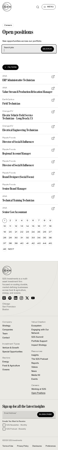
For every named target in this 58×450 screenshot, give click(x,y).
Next (11, 249)
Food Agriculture (11, 366)
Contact (6, 338)
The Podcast (39, 359)
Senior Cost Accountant (14, 212)
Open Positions (38, 393)
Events (34, 379)
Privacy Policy (22, 446)
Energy (5, 362)
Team (5, 334)
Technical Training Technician (18, 200)
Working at (38, 389)
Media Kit (35, 375)
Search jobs (9, 48)
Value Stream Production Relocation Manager (27, 92)
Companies (7, 330)
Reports (35, 363)
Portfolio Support (39, 341)
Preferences (51, 446)
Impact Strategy (39, 345)
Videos (34, 367)
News (34, 371)
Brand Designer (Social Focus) (18, 177)
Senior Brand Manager (14, 188)
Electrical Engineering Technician (20, 130)
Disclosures (37, 446)
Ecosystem (36, 326)
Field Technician (11, 103)
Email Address (10, 413)
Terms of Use (7, 446)
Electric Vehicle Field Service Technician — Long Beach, (17, 116)
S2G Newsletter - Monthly (16, 425)
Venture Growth (10, 348)
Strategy (6, 326)
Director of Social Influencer (18, 142)
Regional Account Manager (16, 153)
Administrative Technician (18, 80)
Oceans (5, 370)
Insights (35, 355)
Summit (37, 337)
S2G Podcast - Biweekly (16, 429)
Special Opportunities (12, 352)
